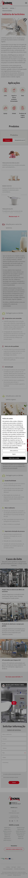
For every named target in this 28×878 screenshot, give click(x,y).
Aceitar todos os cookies (14, 458)
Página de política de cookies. (10, 447)
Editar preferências (14, 450)
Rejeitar (14, 454)
